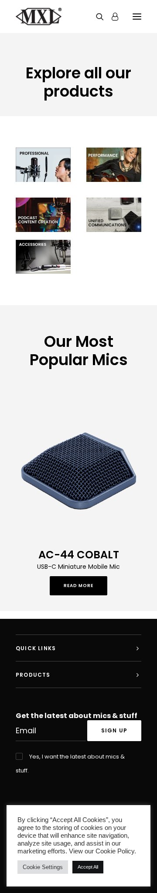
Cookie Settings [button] (43, 867)
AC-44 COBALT (78, 554)
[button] (137, 16)
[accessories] (43, 257)
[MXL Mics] (38, 16)
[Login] (111, 16)
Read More (78, 585)
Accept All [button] (88, 867)
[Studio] (113, 165)
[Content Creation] (43, 215)
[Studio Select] (43, 165)
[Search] (96, 16)
